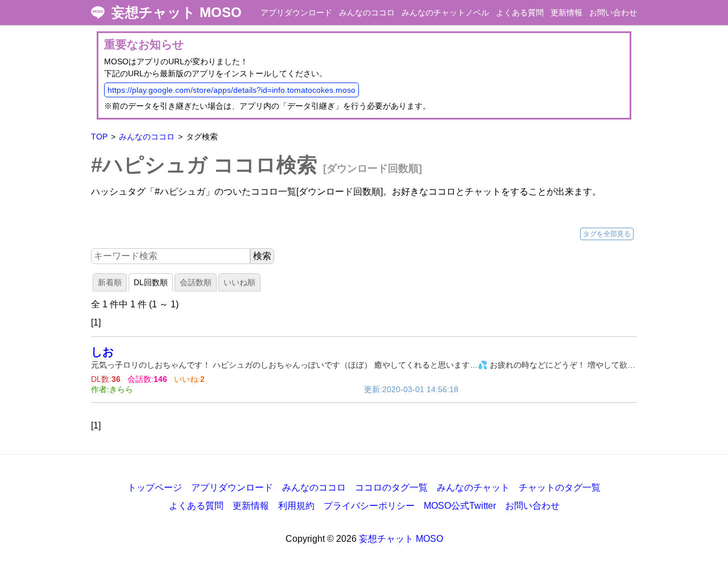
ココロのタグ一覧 (391, 487)
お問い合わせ (613, 12)
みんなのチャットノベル (445, 12)
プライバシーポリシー (369, 506)
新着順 (110, 282)
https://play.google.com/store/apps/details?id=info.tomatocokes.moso (231, 89)
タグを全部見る (607, 234)
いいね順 (239, 282)
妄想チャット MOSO (176, 12)
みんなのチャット (473, 487)
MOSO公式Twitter (460, 506)
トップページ (154, 487)
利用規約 (296, 506)
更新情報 (566, 12)
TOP (99, 136)
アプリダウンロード (296, 12)
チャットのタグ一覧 (560, 487)
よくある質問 (520, 12)
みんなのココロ (367, 12)
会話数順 (196, 282)
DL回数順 (151, 282)
